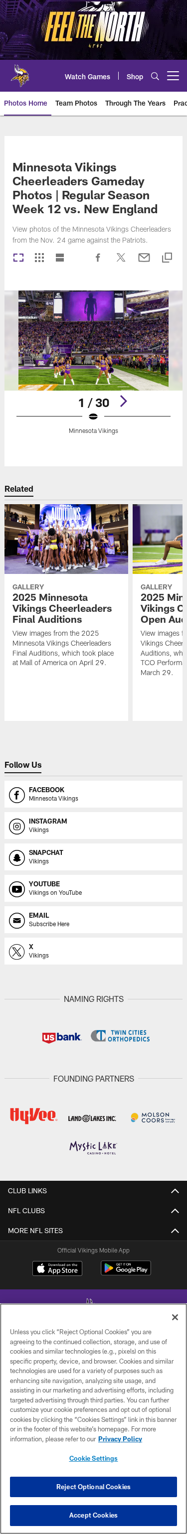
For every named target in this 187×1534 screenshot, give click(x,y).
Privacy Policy (120, 1439)
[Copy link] (167, 258)
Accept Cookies (93, 1515)
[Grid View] (39, 258)
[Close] (175, 1317)
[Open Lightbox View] (93, 368)
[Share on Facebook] (98, 262)
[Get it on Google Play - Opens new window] (126, 1273)
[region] (93, 1418)
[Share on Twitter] (121, 262)
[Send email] (144, 262)
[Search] (155, 76)
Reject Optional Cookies (93, 1487)
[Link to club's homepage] (20, 72)
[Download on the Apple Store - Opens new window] (57, 1269)
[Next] (123, 401)
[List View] (60, 258)
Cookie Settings (93, 1458)
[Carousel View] (18, 258)
